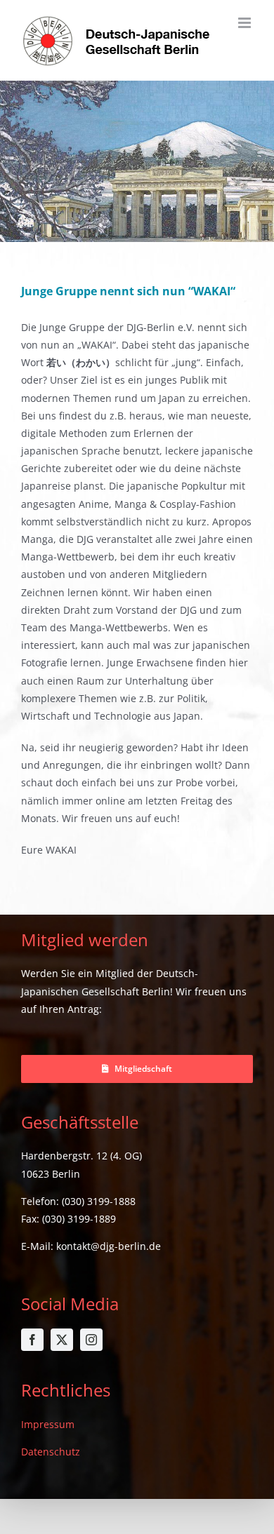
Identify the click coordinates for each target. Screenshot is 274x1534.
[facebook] (32, 1339)
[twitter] (62, 1339)
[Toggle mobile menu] (245, 22)
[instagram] (91, 1339)
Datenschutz (50, 1451)
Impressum (47, 1424)
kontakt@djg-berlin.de (108, 1246)
